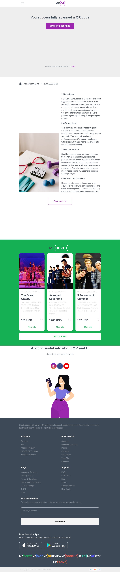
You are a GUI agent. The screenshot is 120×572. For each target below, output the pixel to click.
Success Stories (68, 486)
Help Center (66, 489)
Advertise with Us (28, 455)
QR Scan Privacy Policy (31, 482)
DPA (23, 492)
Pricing (64, 448)
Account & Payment (29, 472)
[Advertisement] (60, 46)
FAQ (63, 472)
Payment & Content (69, 445)
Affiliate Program (28, 448)
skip (73, 66)
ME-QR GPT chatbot (29, 451)
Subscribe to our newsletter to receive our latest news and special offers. (51, 502)
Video (63, 482)
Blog (63, 479)
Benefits (24, 441)
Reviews (65, 461)
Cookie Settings (27, 486)
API (22, 445)
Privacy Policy (27, 476)
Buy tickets (60, 336)
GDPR (24, 489)
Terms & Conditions (29, 479)
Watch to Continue (60, 26)
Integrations (66, 455)
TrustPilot (65, 458)
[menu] (22, 3)
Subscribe (60, 521)
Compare (65, 451)
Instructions (66, 476)
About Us (65, 441)
